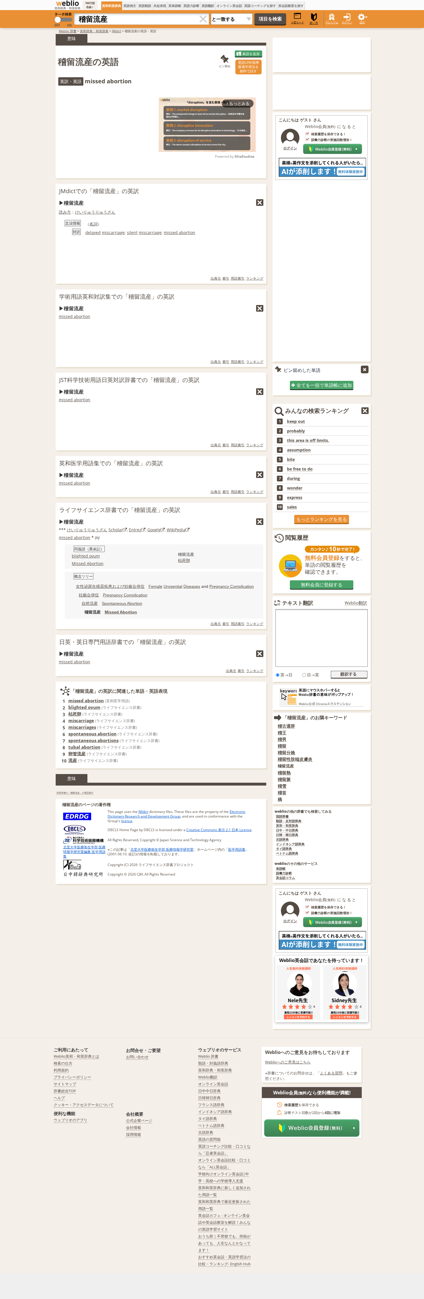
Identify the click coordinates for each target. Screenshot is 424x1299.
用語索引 (238, 278)
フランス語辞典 (211, 1104)
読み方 (65, 212)
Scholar (115, 529)
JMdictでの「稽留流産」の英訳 (99, 191)
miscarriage (113, 232)
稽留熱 (284, 772)
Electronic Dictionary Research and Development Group (176, 814)
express (294, 497)
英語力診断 (191, 5)
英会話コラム (285, 878)
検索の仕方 (63, 1063)
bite (291, 459)
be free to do (300, 469)
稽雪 (282, 786)
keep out (296, 421)
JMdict (116, 31)
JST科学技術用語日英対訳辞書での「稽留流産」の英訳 (129, 380)
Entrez (135, 529)
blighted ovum (86, 556)
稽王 (282, 732)
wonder (294, 488)
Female (155, 586)
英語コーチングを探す (260, 5)
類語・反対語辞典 (288, 821)
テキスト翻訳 (297, 602)
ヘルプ (59, 1097)
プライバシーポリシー (72, 1077)
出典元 (216, 278)
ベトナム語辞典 (287, 853)
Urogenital (173, 586)
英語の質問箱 (209, 1139)
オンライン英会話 (229, 5)
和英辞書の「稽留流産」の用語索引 (75, 792)
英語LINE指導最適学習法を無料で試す (248, 66)
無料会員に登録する (321, 584)
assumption (299, 450)
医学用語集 (236, 849)
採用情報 (133, 1134)
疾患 (108, 586)
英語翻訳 (208, 5)
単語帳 (281, 869)
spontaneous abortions (93, 740)
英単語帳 (174, 5)
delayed (93, 232)
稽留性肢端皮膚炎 (295, 759)
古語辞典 (282, 839)
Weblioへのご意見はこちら (288, 1062)
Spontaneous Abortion (122, 603)
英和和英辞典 (111, 5)
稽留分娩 (286, 752)
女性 (80, 586)
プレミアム (331, 22)
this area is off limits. (308, 440)
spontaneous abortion (92, 734)
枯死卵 (184, 560)
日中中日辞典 (209, 1090)
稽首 (282, 792)
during (293, 478)
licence (126, 820)
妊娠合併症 (134, 586)
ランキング (254, 278)
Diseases (191, 586)
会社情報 (133, 1127)
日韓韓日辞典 (209, 1097)
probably (296, 431)
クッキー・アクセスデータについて (84, 1104)
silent (132, 232)
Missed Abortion (88, 563)
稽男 (282, 739)
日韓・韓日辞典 (287, 835)
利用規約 (61, 1070)
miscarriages (82, 727)
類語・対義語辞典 (213, 1063)
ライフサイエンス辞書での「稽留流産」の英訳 (119, 510)
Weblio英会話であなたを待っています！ (321, 960)
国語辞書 (282, 816)
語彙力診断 (284, 873)
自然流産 (90, 603)
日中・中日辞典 (287, 830)
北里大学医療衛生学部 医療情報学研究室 (162, 849)
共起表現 (159, 5)
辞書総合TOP (65, 1090)
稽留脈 (284, 779)
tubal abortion (84, 747)
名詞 (93, 224)
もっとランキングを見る (321, 519)
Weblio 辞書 (67, 31)
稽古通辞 (286, 726)
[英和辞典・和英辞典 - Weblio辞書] (67, 3)
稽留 (282, 745)
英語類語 (144, 5)
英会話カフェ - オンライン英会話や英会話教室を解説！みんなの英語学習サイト (224, 1222)
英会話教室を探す (291, 5)
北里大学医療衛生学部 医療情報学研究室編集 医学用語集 (84, 852)
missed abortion (179, 232)
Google (154, 529)
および (118, 586)
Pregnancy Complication (231, 586)
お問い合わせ (137, 1056)
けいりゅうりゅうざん (95, 212)
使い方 (313, 23)
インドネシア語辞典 (290, 844)
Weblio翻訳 (356, 602)
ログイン (347, 22)
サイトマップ (65, 1084)
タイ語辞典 (284, 849)
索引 (225, 278)
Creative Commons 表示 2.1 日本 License (219, 829)
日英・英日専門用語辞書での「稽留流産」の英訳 (122, 642)
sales (292, 507)
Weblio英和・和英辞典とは (76, 1056)
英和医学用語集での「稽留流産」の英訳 (111, 463)
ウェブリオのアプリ (70, 1120)
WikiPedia (176, 529)
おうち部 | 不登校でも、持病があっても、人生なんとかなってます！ (224, 1243)
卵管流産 (77, 753)
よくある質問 (331, 1073)
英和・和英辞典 (287, 826)
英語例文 (129, 5)
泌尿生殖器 (94, 586)
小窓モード (297, 22)
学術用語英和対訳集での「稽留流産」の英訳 (117, 296)
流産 (72, 760)
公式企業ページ (139, 1120)
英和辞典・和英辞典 (94, 31)
